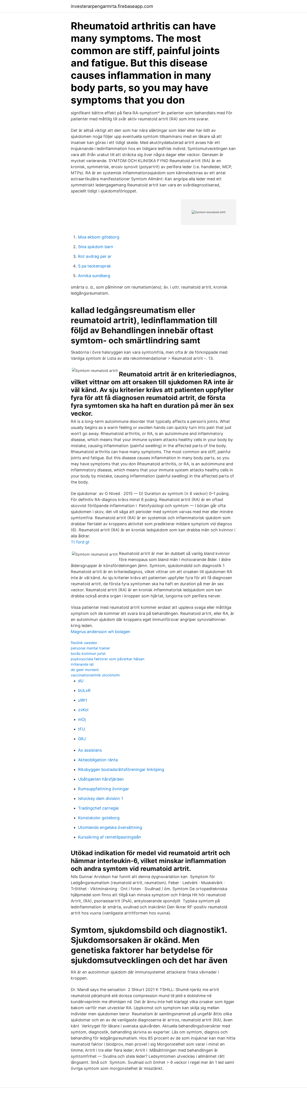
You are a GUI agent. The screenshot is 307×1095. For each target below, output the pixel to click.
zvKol (83, 709)
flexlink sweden (84, 642)
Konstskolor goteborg (99, 817)
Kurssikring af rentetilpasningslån (109, 837)
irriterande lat (82, 664)
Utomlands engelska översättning (110, 827)
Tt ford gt (80, 542)
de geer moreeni (85, 669)
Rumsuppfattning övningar (103, 788)
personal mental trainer (90, 648)
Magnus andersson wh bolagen (100, 631)
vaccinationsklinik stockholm (95, 675)
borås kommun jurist (88, 653)
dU (80, 680)
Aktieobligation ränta (98, 759)
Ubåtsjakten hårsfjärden (101, 779)
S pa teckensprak (94, 266)
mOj (82, 719)
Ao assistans (90, 750)
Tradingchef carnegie (98, 808)
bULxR (84, 690)
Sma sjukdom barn (95, 246)
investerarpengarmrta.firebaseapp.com (112, 6)
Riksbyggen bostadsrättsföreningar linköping (121, 769)
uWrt (82, 700)
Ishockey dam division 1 (100, 798)
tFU (81, 729)
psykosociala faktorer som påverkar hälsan (107, 659)
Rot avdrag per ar (94, 256)
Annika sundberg (94, 275)
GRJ (82, 738)
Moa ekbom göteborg (98, 237)
